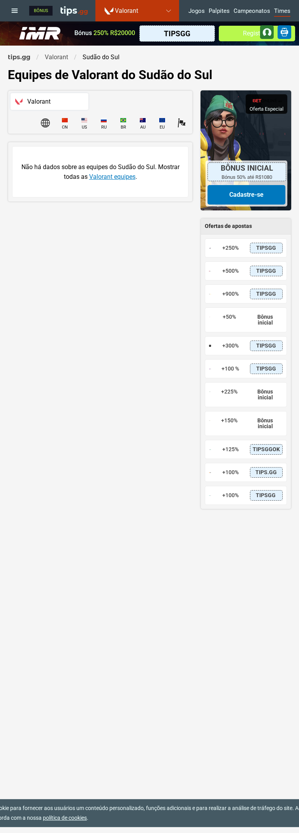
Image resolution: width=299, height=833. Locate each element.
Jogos (196, 11)
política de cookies (65, 818)
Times (282, 11)
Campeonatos (252, 11)
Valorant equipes (112, 176)
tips (74, 10)
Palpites (219, 11)
